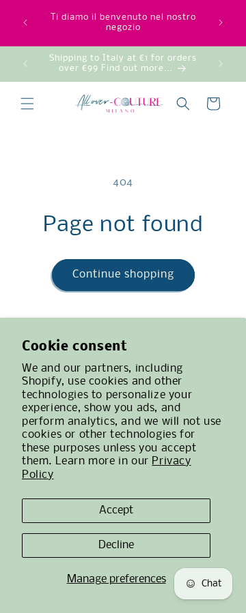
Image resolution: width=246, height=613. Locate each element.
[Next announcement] (221, 23)
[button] (27, 104)
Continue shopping (123, 274)
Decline (116, 545)
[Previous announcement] (25, 23)
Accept (116, 510)
